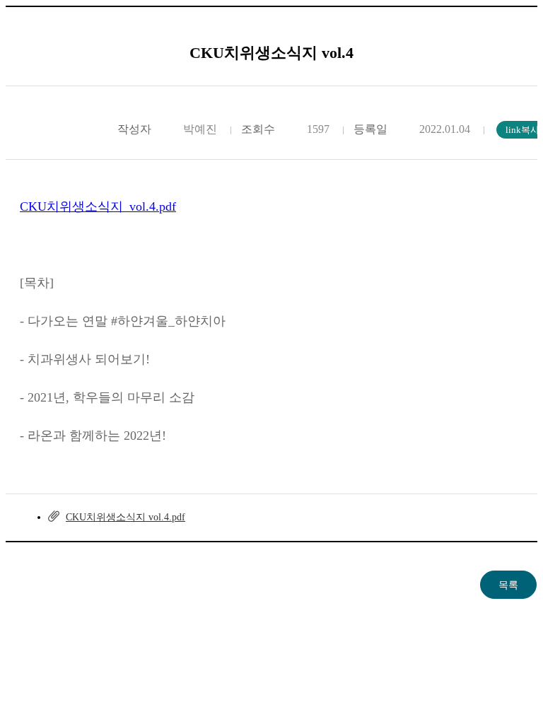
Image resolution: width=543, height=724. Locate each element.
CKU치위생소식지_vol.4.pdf (98, 206)
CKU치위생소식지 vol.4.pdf (125, 517)
